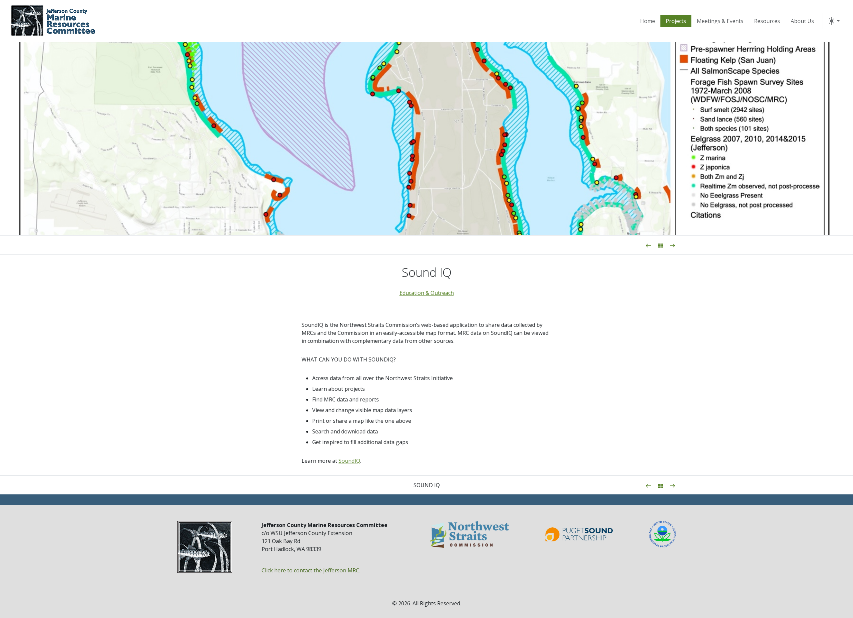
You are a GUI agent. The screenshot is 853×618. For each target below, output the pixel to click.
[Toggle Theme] (833, 21)
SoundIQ (349, 460)
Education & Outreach (427, 293)
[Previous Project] (648, 245)
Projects (676, 21)
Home (647, 21)
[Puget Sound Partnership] (579, 534)
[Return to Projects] (660, 245)
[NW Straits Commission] (469, 534)
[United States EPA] (662, 534)
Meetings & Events (720, 21)
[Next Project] (672, 245)
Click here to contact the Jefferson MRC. (311, 570)
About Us (802, 21)
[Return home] (53, 21)
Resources (767, 21)
